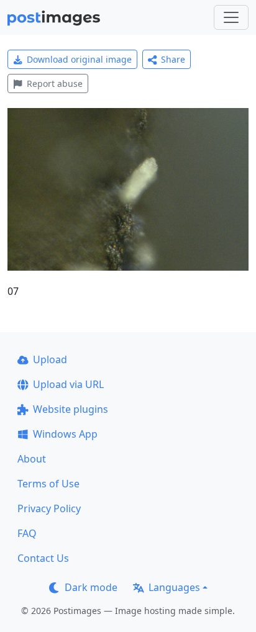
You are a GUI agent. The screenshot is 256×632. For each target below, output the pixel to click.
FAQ (27, 533)
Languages (174, 587)
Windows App (65, 434)
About (31, 459)
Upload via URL (68, 384)
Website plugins (70, 409)
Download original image (79, 59)
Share (173, 59)
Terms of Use (48, 483)
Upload (50, 359)
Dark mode (91, 587)
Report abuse (55, 83)
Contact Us (43, 558)
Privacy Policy (49, 508)
